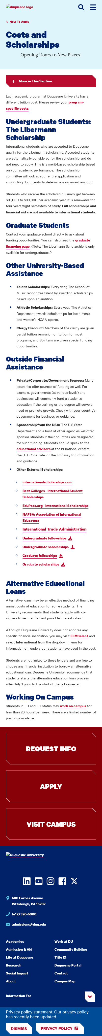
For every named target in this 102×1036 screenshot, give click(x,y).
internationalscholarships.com (47, 482)
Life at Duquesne (19, 957)
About (11, 981)
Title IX (60, 957)
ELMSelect (79, 636)
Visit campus (51, 824)
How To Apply (19, 22)
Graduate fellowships (40, 555)
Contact (61, 973)
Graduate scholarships (41, 564)
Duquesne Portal (67, 965)
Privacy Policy (57, 1028)
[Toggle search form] (81, 7)
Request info (51, 748)
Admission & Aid (19, 949)
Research (13, 965)
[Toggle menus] (93, 7)
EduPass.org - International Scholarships (55, 505)
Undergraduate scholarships (46, 546)
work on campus (73, 705)
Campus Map (64, 981)
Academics (15, 941)
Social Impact (17, 973)
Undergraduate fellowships (44, 538)
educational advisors (34, 448)
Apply (51, 786)
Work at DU (63, 941)
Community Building (70, 949)
